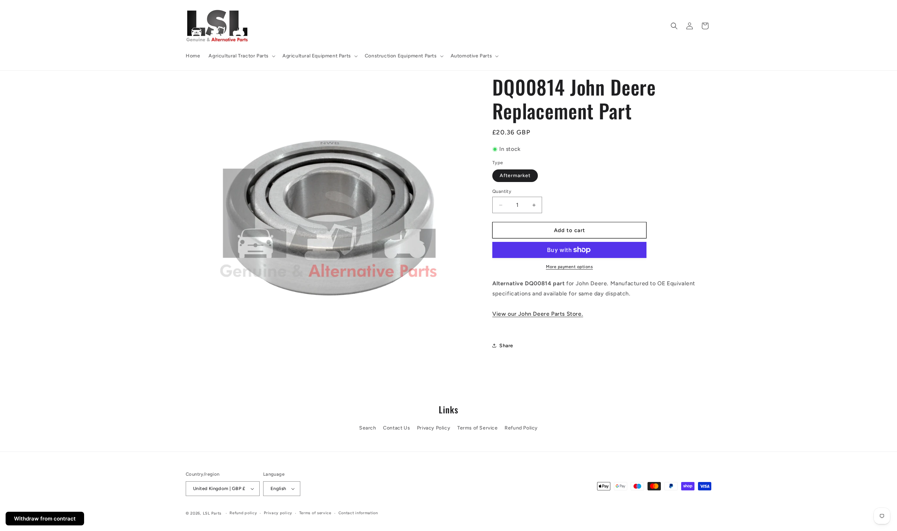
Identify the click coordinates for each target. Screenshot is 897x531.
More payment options (569, 266)
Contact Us (396, 428)
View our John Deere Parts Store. (537, 313)
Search (367, 428)
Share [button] (506, 346)
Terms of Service (477, 428)
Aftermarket (515, 176)
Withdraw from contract (45, 518)
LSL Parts (212, 513)
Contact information (358, 513)
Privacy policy (278, 513)
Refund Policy (521, 428)
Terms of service (315, 513)
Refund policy (243, 513)
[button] (241, 56)
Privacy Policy (433, 428)
